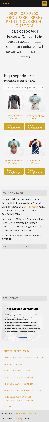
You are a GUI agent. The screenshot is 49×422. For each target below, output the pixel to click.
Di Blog (18, 418)
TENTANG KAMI (12, 384)
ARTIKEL (8, 407)
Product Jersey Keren (17, 371)
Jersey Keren (31, 206)
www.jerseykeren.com (26, 413)
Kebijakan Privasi (14, 364)
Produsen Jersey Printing (19, 377)
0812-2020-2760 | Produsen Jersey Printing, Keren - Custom (25, 19)
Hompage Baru (12, 357)
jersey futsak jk (34, 357)
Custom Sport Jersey (16, 351)
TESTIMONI (30, 384)
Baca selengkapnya (13, 126)
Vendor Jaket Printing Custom (23, 390)
